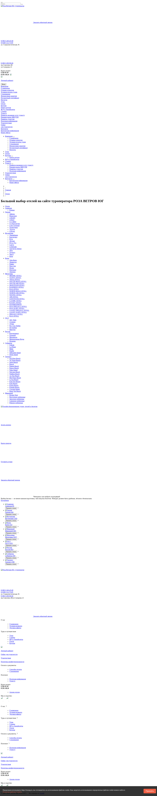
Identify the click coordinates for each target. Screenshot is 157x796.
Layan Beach (13, 380)
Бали (11, 256)
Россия (7, 331)
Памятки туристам (7, 119)
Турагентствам (6, 123)
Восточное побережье (17, 397)
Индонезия (9, 233)
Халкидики (13, 227)
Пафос (11, 264)
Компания (4, 86)
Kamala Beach (14, 387)
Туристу (4, 113)
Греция (7, 212)
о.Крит (11, 220)
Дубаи (11, 324)
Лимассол (13, 262)
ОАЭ (7, 318)
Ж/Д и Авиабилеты (8, 109)
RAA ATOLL (14, 289)
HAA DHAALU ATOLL (18, 306)
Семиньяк (13, 247)
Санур (11, 245)
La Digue (12, 347)
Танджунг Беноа (15, 249)
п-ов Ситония (14, 225)
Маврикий (9, 393)
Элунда (12, 229)
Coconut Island (14, 389)
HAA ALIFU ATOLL (16, 308)
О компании (5, 88)
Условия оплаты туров (9, 92)
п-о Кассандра (14, 224)
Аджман (12, 322)
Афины (12, 214)
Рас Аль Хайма (14, 326)
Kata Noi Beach (14, 382)
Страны (4, 111)
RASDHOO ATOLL (16, 287)
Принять (150, 791)
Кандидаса (13, 237)
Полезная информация (9, 121)
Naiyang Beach (14, 372)
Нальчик (12, 341)
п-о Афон (12, 222)
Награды (4, 100)
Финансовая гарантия (9, 96)
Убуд (11, 250)
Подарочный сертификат (10, 98)
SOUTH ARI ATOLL (16, 283)
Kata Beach (13, 383)
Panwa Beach (14, 368)
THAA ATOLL (14, 279)
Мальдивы (9, 274)
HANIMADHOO (15, 304)
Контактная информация (10, 131)
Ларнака (12, 272)
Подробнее (5, 500)
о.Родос (12, 231)
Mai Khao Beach (15, 378)
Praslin (11, 351)
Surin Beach (13, 362)
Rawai (11, 364)
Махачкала (13, 337)
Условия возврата (15, 626)
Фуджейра (13, 328)
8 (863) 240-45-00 (7, 41)
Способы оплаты (15, 669)
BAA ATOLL (14, 316)
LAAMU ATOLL (15, 301)
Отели (3, 104)
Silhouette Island (15, 353)
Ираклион (13, 216)
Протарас (12, 270)
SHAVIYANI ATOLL (17, 285)
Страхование (5, 94)
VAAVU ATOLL (15, 277)
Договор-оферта (15, 628)
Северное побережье (16, 401)
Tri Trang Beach (14, 360)
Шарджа (12, 329)
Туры (3, 102)
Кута (11, 239)
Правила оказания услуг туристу (13, 115)
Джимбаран (13, 235)
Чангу (11, 254)
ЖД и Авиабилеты (16, 639)
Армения (8, 208)
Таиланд (8, 356)
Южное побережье (16, 403)
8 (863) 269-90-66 (7, 63)
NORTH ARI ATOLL (17, 293)
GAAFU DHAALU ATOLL (19, 310)
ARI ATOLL (13, 297)
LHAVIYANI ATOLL (17, 299)
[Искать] (22, 4)
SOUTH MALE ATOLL (17, 281)
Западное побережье (16, 399)
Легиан (12, 241)
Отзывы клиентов (7, 90)
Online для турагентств (6, 126)
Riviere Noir (13, 395)
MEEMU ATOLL (15, 276)
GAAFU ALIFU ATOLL (18, 312)
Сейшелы (8, 343)
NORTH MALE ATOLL (18, 291)
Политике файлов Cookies (12, 792)
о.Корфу (12, 218)
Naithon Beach (14, 374)
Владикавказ (14, 333)
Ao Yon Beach (14, 376)
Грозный (12, 335)
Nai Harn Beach (14, 358)
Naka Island (13, 370)
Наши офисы (5, 133)
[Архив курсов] (11, 75)
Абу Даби (12, 320)
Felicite (11, 345)
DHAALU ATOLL (16, 314)
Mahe (11, 349)
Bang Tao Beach (15, 391)
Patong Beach (14, 366)
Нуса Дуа (12, 243)
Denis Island (13, 355)
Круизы (4, 106)
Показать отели (11, 508)
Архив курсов (14, 692)
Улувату (12, 252)
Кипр (7, 258)
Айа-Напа (13, 260)
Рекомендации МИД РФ (10, 117)
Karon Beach (13, 385)
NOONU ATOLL (15, 295)
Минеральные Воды (16, 339)
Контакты (4, 129)
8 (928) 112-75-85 (7, 43)
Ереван (12, 210)
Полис (11, 268)
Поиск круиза (6, 107)
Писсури (12, 266)
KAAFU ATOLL (15, 303)
